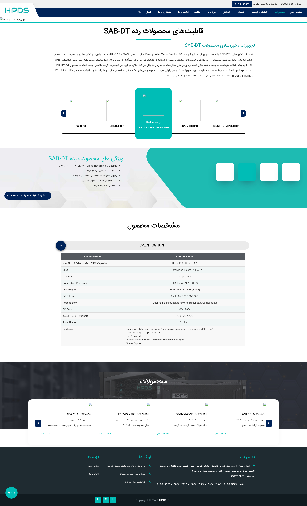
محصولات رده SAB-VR (79, 414)
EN (139, 12)
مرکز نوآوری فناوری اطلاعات (132, 474)
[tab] (154, 245)
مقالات (197, 12)
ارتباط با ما (183, 12)
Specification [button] (151, 245)
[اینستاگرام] (106, 500)
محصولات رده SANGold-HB (133, 414)
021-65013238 (241, 4)
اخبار (148, 12)
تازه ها (11, 493)
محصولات (279, 12)
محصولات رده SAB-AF (253, 414)
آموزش (226, 12)
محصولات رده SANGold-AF (191, 414)
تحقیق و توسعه (259, 12)
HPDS (163, 500)
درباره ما (211, 12)
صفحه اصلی (296, 12)
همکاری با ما (164, 12)
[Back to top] (300, 490)
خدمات (240, 12)
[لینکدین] (98, 500)
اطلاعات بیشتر (221, 434)
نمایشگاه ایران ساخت (135, 482)
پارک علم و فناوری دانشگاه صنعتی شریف (126, 466)
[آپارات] (113, 500)
